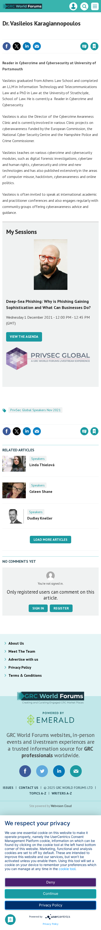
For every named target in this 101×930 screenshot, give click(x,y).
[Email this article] (37, 46)
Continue (50, 893)
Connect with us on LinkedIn (59, 771)
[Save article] (94, 46)
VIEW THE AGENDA (24, 336)
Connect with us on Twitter (42, 771)
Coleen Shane (40, 491)
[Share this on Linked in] (27, 46)
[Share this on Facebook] (6, 46)
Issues (8, 788)
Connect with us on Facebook (25, 771)
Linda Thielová (41, 464)
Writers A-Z (62, 793)
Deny (50, 882)
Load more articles (50, 539)
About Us (16, 643)
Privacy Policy (19, 667)
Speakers (38, 459)
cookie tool (67, 869)
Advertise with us (23, 659)
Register (61, 608)
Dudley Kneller (39, 518)
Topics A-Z (37, 793)
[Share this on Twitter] (16, 46)
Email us (76, 771)
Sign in (39, 36)
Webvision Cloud (61, 806)
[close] (98, 36)
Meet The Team (21, 651)
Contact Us (28, 788)
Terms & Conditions (25, 675)
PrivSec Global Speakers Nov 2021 (35, 410)
